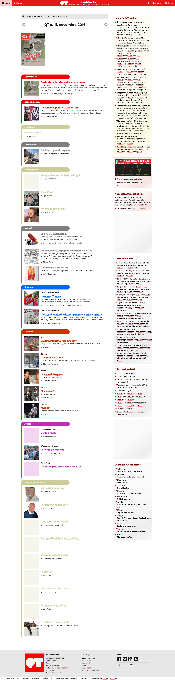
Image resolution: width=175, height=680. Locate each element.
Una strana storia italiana (55, 588)
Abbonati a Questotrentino (129, 194)
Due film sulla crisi (52, 357)
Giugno (126, 511)
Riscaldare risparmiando (55, 622)
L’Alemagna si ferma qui (54, 267)
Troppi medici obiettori (54, 555)
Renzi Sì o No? (32, 132)
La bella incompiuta (126, 409)
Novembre (123, 486)
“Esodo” (45, 407)
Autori (84, 665)
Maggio (134, 518)
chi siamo (50, 670)
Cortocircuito (49, 433)
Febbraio (129, 470)
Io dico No (47, 571)
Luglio (132, 504)
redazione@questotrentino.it (57, 668)
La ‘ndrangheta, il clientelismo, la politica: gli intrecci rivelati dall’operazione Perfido (131, 62)
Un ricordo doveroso (53, 488)
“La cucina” (47, 391)
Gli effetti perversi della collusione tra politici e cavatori (133, 140)
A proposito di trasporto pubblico (60, 538)
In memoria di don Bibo (54, 504)
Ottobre (129, 492)
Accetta (113, 679)
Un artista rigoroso (125, 390)
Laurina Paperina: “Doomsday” (59, 340)
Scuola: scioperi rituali (54, 605)
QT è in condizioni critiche (128, 179)
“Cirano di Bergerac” (53, 374)
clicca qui (104, 679)
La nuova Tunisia (51, 296)
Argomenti (86, 663)
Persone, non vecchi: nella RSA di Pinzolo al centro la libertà (132, 386)
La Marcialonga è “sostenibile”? (131, 403)
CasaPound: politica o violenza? (59, 107)
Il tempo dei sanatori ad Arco (130, 406)
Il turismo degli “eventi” (55, 521)
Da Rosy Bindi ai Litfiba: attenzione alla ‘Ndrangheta (133, 149)
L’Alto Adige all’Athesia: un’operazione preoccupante (71, 314)
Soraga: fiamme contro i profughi (60, 175)
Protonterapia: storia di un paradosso (63, 82)
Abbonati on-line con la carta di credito (133, 208)
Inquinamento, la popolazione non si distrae (66, 250)
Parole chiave (87, 660)
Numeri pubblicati (34, 16)
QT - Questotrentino (126, 376)
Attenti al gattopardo (53, 208)
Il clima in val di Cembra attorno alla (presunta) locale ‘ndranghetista (133, 40)
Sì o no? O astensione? (54, 233)
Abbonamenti (87, 668)
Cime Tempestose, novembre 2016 (61, 466)
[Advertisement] (133, 234)
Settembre (125, 497)
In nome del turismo (52, 449)
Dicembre (122, 481)
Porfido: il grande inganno (56, 150)
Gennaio (130, 475)
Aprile (126, 524)
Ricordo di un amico (126, 399)
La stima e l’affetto (125, 373)
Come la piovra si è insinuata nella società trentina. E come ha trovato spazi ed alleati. (132, 71)
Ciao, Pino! (47, 192)
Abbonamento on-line (90, 670)
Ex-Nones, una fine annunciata (131, 396)
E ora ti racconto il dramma (129, 393)
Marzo (131, 530)
